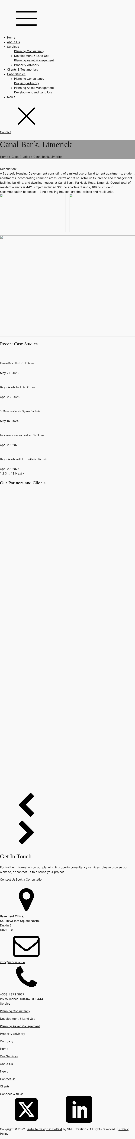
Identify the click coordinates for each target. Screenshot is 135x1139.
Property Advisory (26, 65)
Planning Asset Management (34, 60)
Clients (5, 1086)
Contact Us (7, 879)
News (11, 97)
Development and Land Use (33, 92)
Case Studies (16, 74)
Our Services (9, 1056)
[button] (67, 806)
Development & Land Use (31, 56)
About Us (13, 42)
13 (12, 473)
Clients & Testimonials (22, 69)
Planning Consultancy (29, 51)
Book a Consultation (29, 879)
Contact (5, 132)
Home (11, 37)
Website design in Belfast (44, 1129)
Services (13, 46)
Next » (19, 473)
